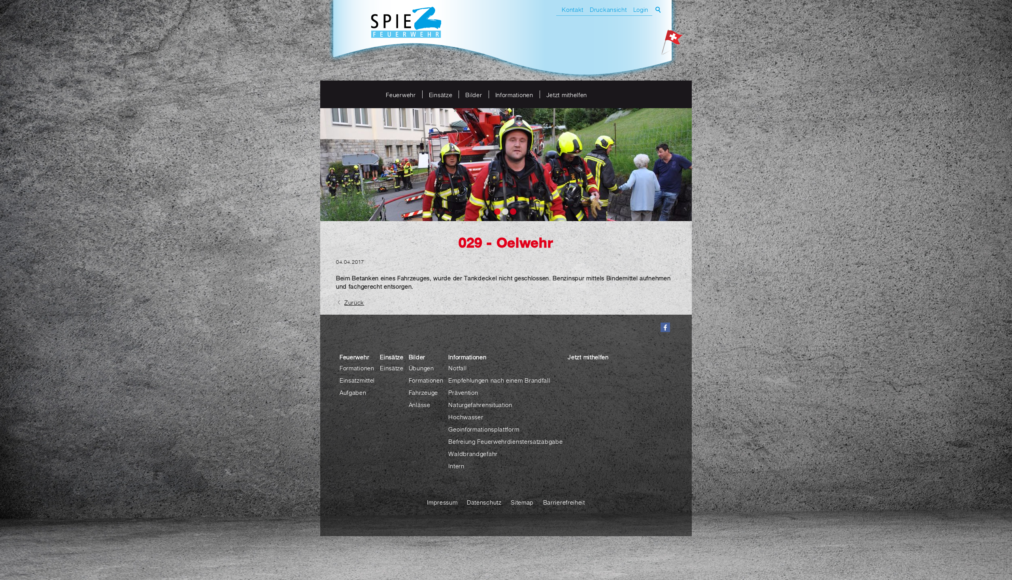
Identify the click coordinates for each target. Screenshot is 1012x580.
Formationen (357, 368)
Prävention (463, 392)
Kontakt (572, 9)
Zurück (354, 302)
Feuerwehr (400, 94)
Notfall (457, 368)
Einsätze (441, 94)
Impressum (442, 502)
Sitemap (522, 502)
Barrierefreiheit (564, 502)
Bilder (473, 94)
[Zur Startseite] (406, 23)
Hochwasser (465, 416)
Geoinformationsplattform (483, 429)
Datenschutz (484, 502)
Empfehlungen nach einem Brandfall (499, 380)
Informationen (514, 94)
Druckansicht (608, 9)
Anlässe (419, 404)
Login (641, 9)
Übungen (421, 368)
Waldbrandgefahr (473, 453)
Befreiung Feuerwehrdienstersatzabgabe (505, 441)
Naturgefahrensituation (480, 404)
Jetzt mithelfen (566, 94)
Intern (456, 465)
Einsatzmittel (357, 380)
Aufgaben (353, 392)
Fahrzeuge (423, 392)
